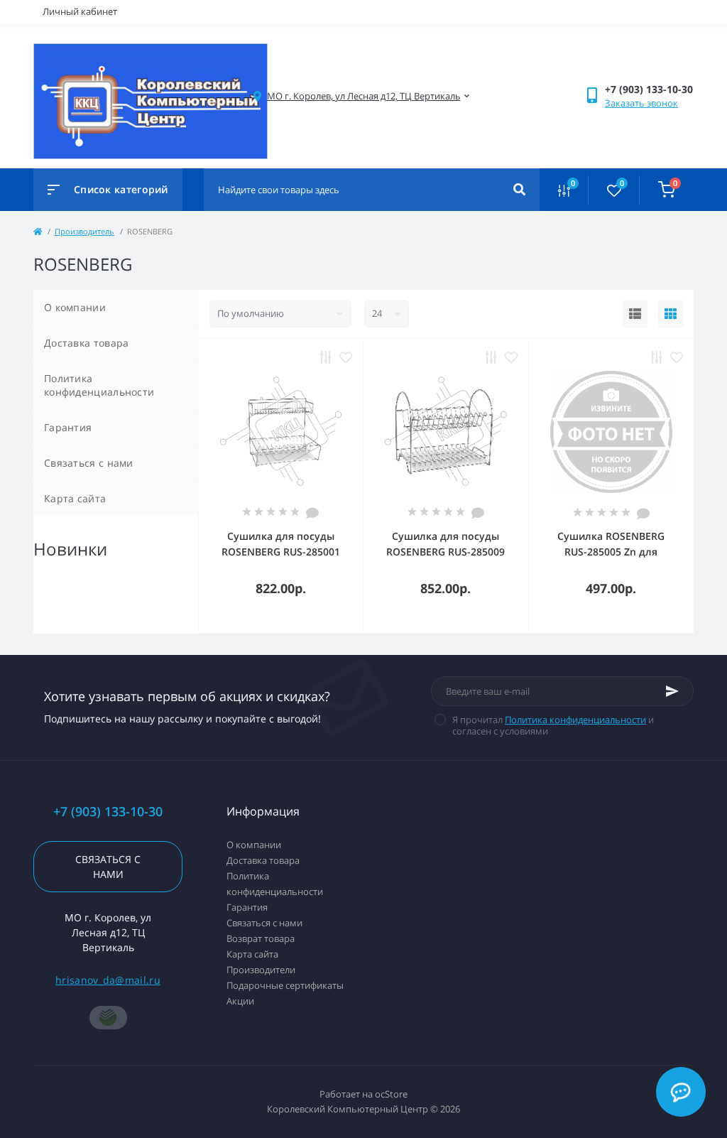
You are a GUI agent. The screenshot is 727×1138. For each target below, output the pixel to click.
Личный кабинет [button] (80, 11)
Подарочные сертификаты (285, 985)
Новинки (70, 548)
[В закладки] (345, 357)
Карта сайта (75, 498)
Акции (240, 1001)
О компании (75, 307)
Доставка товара (86, 342)
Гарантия (68, 427)
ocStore (391, 1094)
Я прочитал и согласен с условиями (553, 725)
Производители (260, 969)
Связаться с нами (88, 463)
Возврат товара (260, 938)
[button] (364, 96)
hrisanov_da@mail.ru (107, 980)
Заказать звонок (641, 103)
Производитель (84, 231)
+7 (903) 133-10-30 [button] (108, 811)
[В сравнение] (325, 357)
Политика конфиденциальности (99, 385)
